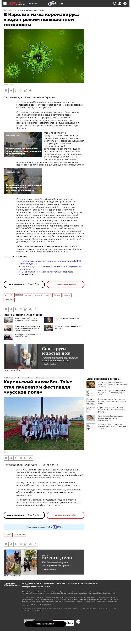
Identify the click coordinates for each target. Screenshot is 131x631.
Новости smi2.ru (12, 370)
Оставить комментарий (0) (65, 284)
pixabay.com (8, 84)
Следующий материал (45, 624)
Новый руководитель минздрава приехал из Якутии (28, 336)
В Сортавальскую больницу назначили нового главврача (26, 319)
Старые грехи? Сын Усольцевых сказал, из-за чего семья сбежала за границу (111, 410)
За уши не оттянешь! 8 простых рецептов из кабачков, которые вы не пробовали (112, 384)
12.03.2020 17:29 (9, 10)
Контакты (61, 584)
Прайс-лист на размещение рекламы (82, 584)
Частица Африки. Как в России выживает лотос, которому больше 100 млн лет (111, 426)
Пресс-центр (49, 584)
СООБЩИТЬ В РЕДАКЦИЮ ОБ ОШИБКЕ (36, 587)
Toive (6, 452)
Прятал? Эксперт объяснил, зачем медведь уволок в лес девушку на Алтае (111, 393)
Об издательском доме (31, 584)
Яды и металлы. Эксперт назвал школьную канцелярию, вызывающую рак (110, 418)
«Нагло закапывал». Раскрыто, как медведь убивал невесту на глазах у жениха (111, 401)
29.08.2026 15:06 (10, 378)
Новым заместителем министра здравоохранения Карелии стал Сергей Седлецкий (27, 328)
